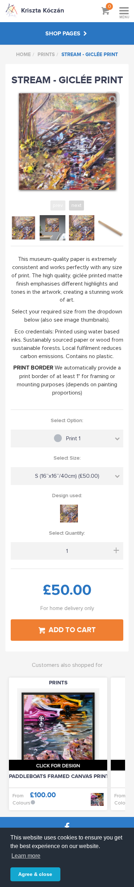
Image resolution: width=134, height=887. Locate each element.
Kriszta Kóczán (42, 11)
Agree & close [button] (35, 874)
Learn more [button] (25, 856)
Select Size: (67, 458)
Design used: (67, 495)
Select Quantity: (67, 533)
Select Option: (67, 420)
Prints (46, 54)
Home (23, 54)
